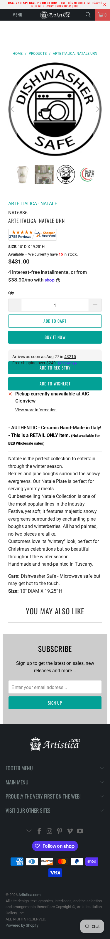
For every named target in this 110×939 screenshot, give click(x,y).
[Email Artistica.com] (29, 831)
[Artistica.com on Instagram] (49, 831)
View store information (36, 410)
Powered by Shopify (22, 925)
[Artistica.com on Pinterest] (59, 831)
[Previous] (12, 109)
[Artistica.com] (55, 15)
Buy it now (55, 337)
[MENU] (3, 15)
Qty (11, 293)
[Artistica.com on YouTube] (80, 831)
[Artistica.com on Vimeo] (70, 831)
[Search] (88, 15)
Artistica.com (29, 894)
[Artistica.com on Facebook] (39, 831)
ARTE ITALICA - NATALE (32, 203)
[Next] (97, 109)
